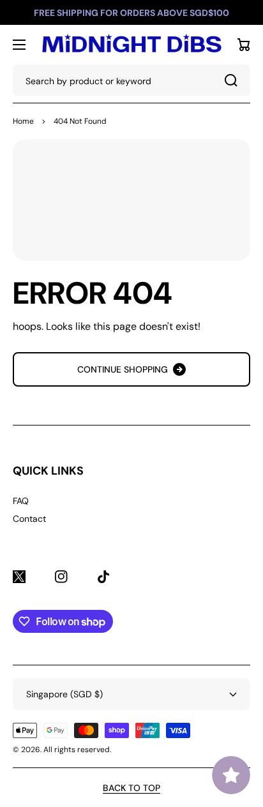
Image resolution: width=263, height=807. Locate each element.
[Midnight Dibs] (131, 44)
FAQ (21, 501)
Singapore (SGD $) (64, 694)
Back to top (131, 788)
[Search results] (234, 80)
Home (23, 121)
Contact (29, 518)
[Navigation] (19, 44)
